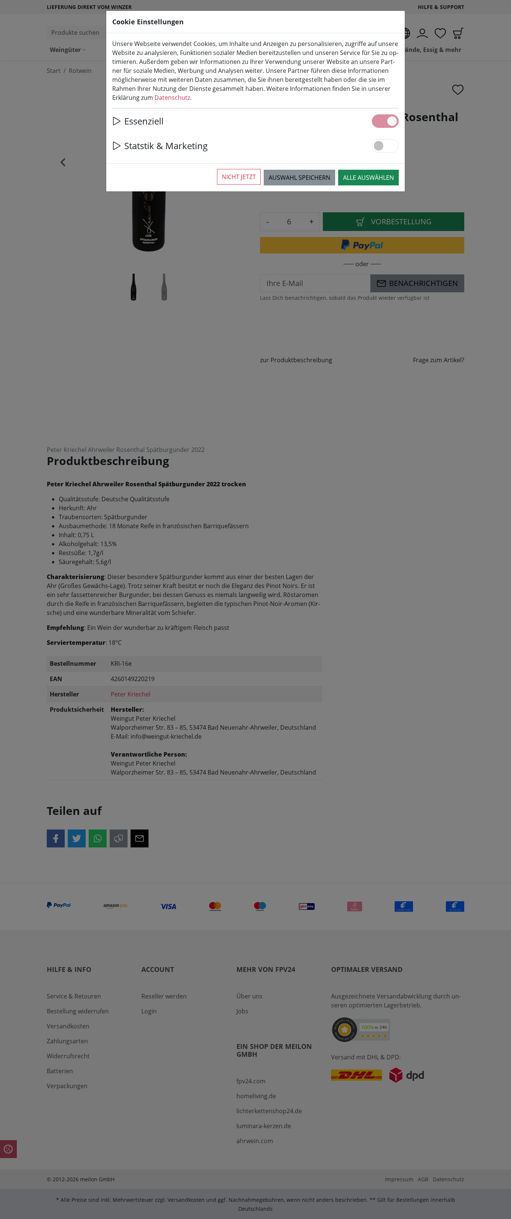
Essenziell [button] (143, 121)
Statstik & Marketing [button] (166, 145)
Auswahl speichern (299, 177)
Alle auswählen (368, 177)
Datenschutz (172, 97)
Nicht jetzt (239, 177)
